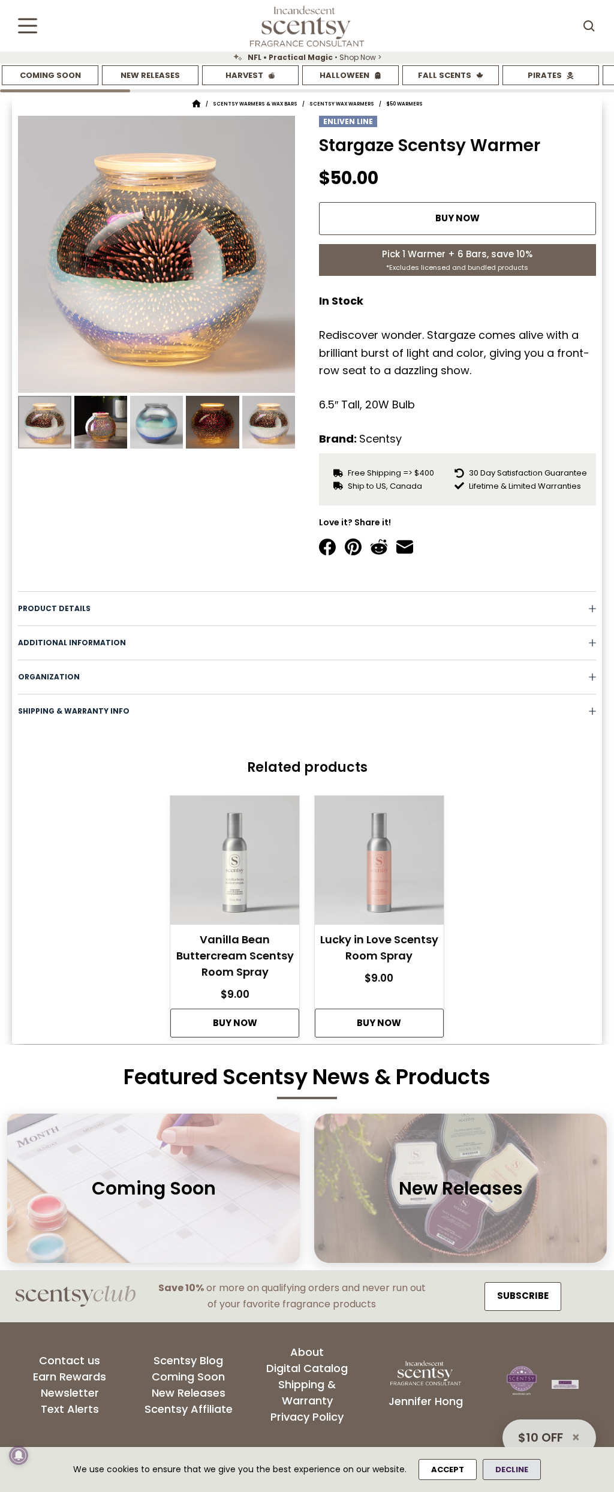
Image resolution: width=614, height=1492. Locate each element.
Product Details (54, 608)
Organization (49, 677)
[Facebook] (327, 547)
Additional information (72, 642)
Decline (511, 1469)
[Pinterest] (353, 547)
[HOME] (196, 104)
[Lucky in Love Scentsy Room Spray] (379, 863)
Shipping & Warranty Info (74, 711)
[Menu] (27, 25)
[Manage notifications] (18, 1455)
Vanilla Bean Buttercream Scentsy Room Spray (235, 955)
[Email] (404, 547)
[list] (307, 58)
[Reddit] (379, 547)
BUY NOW (457, 218)
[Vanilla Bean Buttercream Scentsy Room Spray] (234, 863)
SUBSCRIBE (523, 1295)
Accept (447, 1469)
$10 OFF (540, 1437)
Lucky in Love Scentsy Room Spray (379, 947)
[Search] (589, 26)
